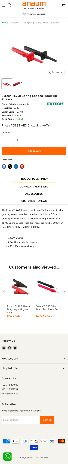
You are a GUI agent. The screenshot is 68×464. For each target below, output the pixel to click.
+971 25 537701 (10, 389)
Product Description (34, 178)
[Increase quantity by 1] (29, 140)
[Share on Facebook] (4, 166)
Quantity (6, 132)
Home (5, 22)
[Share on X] (10, 166)
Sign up (47, 420)
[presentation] (4, 291)
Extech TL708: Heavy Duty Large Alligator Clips (18, 309)
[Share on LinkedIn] (16, 166)
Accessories (34, 193)
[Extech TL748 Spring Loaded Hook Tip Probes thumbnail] (7, 84)
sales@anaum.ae (10, 393)
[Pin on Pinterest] (22, 166)
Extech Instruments (19, 104)
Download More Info (34, 186)
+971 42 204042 (10, 384)
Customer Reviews (34, 201)
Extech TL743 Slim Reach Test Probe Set (47, 308)
